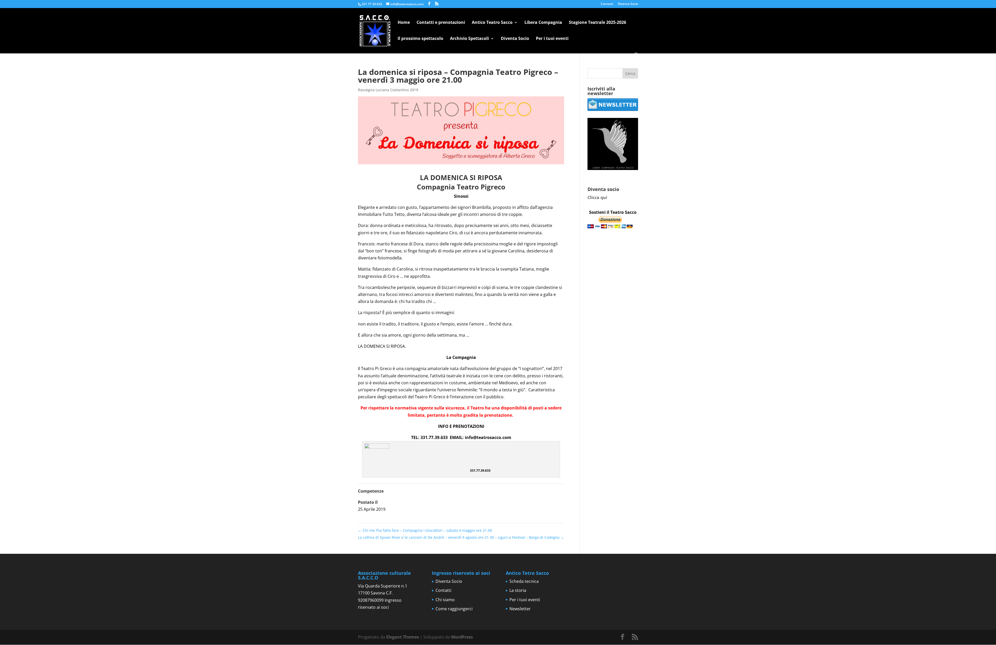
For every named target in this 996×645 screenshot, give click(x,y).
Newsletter (520, 609)
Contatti (607, 4)
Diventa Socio (628, 4)
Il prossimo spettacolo (420, 39)
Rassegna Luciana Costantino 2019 (388, 89)
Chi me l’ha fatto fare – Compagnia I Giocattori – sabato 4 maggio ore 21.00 (425, 530)
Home (404, 22)
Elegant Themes (402, 637)
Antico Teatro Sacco (492, 22)
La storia (517, 590)
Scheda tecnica (524, 581)
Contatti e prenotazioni (441, 22)
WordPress (462, 637)
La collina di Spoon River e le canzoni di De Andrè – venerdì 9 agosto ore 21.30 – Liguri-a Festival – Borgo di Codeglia (461, 537)
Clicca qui (597, 197)
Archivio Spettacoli (469, 39)
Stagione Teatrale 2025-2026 (597, 22)
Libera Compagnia (543, 22)
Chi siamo (445, 600)
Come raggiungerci (454, 609)
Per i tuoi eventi (552, 39)
